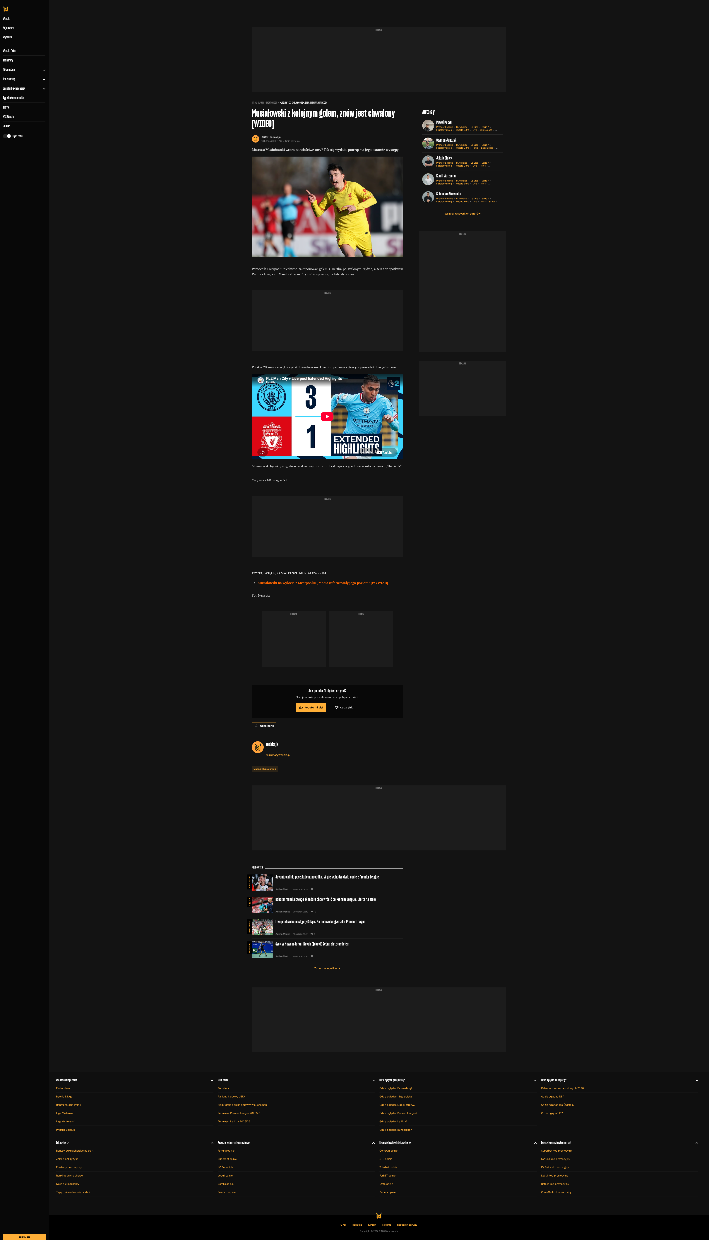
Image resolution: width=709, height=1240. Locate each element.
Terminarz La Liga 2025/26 (234, 1121)
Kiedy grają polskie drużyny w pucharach (242, 1104)
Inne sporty (9, 79)
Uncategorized (272, 102)
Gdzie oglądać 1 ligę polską (395, 1096)
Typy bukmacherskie (14, 97)
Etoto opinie (386, 1183)
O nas (343, 1224)
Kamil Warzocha (446, 176)
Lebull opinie (225, 1175)
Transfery (8, 60)
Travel (6, 107)
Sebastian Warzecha (448, 194)
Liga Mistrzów (64, 1113)
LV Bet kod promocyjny (555, 1167)
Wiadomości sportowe (66, 1080)
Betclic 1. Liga (64, 1096)
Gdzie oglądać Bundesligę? (395, 1129)
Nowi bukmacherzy (67, 1183)
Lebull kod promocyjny (554, 1175)
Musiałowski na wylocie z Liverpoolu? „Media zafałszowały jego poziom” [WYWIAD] (323, 582)
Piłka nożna (9, 69)
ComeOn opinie (388, 1150)
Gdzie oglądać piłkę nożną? (392, 1080)
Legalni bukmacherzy (14, 88)
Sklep (492, 201)
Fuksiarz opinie (227, 1192)
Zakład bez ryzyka (67, 1158)
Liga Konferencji (65, 1121)
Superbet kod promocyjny (556, 1150)
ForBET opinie (387, 1175)
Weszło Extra (9, 50)
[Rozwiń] (42, 70)
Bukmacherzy (62, 1142)
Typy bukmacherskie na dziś (73, 1192)
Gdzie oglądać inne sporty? (554, 1080)
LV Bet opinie (225, 1167)
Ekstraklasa (486, 130)
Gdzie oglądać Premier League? (398, 1113)
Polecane (249, 948)
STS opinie (385, 1158)
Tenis (475, 147)
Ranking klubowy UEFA (231, 1096)
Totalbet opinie (388, 1167)
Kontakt (372, 1224)
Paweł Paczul (444, 122)
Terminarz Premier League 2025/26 (239, 1113)
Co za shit (346, 707)
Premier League (444, 127)
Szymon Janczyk (446, 140)
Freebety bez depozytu (70, 1167)
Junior (6, 126)
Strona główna (258, 102)
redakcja (275, 136)
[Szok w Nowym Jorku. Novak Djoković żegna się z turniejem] (327, 949)
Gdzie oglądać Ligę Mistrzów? (397, 1104)
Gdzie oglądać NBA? (553, 1096)
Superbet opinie (227, 1158)
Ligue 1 (249, 902)
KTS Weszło (8, 116)
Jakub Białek (444, 158)
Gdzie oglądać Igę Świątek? (557, 1104)
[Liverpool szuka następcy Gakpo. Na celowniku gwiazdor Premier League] (327, 927)
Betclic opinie (226, 1183)
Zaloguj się (24, 1236)
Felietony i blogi (444, 130)
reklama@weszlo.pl (278, 754)
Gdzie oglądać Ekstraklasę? (395, 1088)
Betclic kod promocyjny (555, 1183)
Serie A (485, 127)
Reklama (386, 1224)
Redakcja (357, 1224)
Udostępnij (267, 725)
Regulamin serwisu (407, 1224)
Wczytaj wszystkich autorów (462, 213)
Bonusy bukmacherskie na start (74, 1150)
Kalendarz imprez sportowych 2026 (562, 1088)
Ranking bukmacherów (69, 1175)
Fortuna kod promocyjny (555, 1158)
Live (474, 130)
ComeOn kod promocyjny (556, 1192)
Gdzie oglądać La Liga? (393, 1121)
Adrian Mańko (282, 889)
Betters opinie (387, 1192)
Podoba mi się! (313, 707)
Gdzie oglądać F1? (552, 1113)
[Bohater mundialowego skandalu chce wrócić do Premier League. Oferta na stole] (327, 905)
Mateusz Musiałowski (265, 769)
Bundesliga (461, 127)
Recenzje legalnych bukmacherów (234, 1142)
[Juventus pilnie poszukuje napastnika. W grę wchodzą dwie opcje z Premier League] (327, 882)
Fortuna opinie (226, 1150)
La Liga (474, 127)
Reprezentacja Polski (68, 1104)
